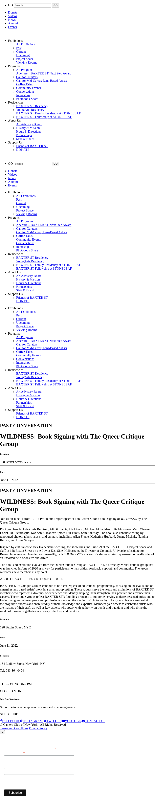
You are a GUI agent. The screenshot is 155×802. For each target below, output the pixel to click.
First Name (11, 765)
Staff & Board (25, 138)
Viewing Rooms (26, 62)
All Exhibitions (26, 44)
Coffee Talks (24, 84)
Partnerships (24, 135)
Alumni (13, 23)
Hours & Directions (28, 131)
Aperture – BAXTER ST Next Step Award (43, 73)
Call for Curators (27, 77)
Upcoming (23, 55)
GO (11, 5)
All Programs (24, 69)
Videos (12, 16)
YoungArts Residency (30, 109)
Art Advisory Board (29, 124)
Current (21, 51)
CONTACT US (95, 721)
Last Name (11, 778)
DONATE (22, 149)
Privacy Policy (38, 728)
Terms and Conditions (14, 728)
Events (12, 27)
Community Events (28, 88)
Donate (12, 12)
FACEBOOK (11, 721)
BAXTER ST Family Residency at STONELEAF (48, 113)
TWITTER (53, 721)
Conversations (25, 91)
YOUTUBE (73, 721)
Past (18, 48)
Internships (23, 95)
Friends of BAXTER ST (32, 146)
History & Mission (28, 128)
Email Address (14, 753)
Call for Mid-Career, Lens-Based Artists (41, 80)
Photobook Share (27, 99)
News (12, 19)
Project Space (25, 59)
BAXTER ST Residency (32, 106)
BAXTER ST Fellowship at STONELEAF (44, 117)
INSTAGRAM (33, 721)
